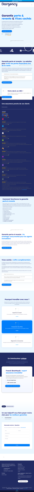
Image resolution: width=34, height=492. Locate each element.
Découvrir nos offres (6, 284)
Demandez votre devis (7, 31)
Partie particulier (20, 465)
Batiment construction (21, 468)
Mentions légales (4, 474)
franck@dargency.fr (7, 468)
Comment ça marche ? (7, 82)
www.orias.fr (25, 488)
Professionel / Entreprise (21, 469)
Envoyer (17, 445)
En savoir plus (24, 189)
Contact (17, 316)
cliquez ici (20, 1)
